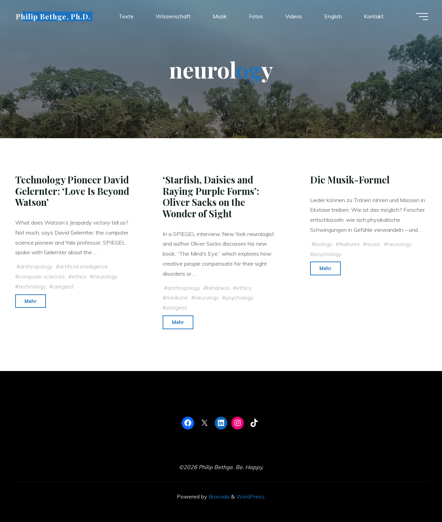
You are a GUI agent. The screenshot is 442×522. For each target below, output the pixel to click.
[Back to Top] (415, 495)
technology (32, 286)
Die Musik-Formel (350, 179)
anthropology (36, 266)
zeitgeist (63, 286)
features (349, 243)
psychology (239, 297)
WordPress (250, 496)
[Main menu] (422, 16)
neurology (105, 276)
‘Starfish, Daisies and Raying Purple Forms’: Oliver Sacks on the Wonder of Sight (211, 196)
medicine (177, 297)
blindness (218, 287)
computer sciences (42, 276)
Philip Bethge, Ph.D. (53, 16)
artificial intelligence (83, 266)
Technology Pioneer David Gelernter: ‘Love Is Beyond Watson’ (72, 190)
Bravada (218, 496)
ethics (79, 276)
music (373, 243)
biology (323, 243)
